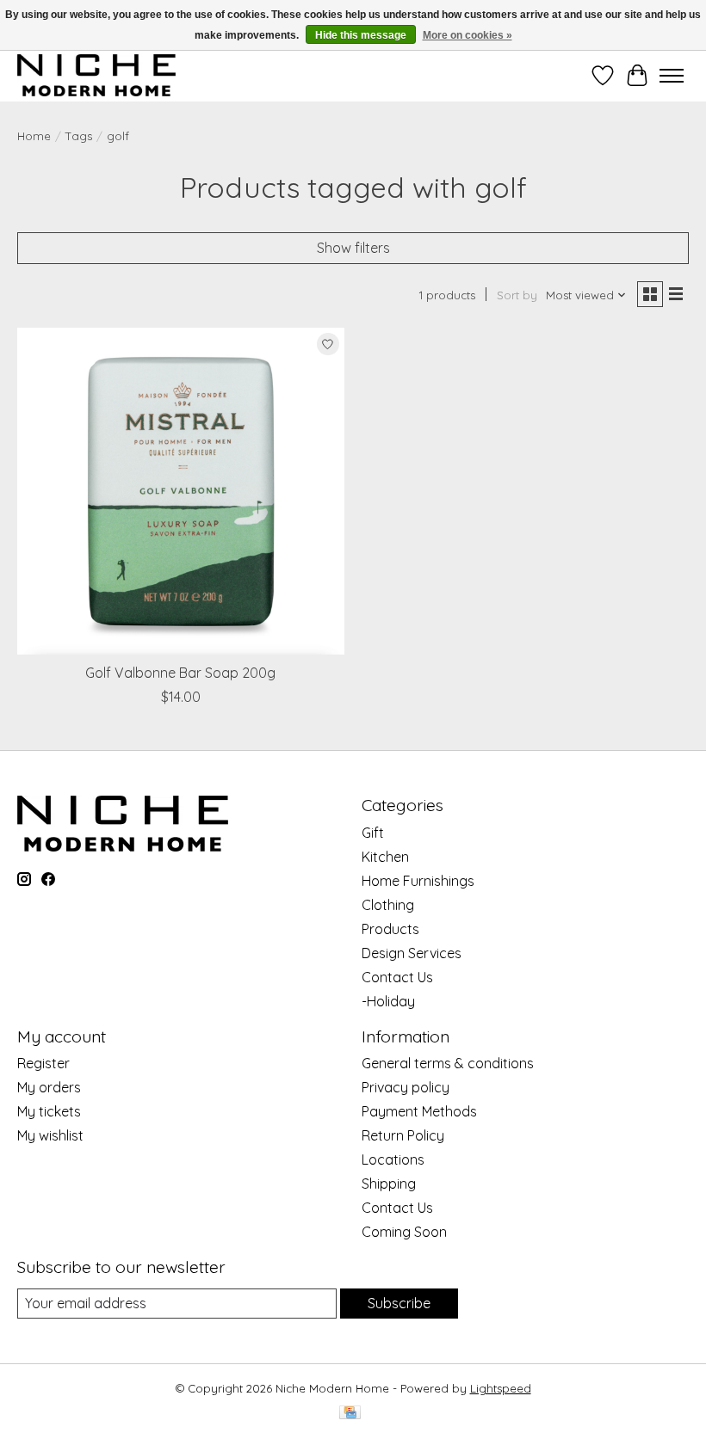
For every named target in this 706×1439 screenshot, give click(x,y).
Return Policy (403, 1135)
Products (390, 929)
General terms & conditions (448, 1063)
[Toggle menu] (671, 75)
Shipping (389, 1183)
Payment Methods (419, 1111)
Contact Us (397, 977)
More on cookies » (467, 35)
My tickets (49, 1111)
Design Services (411, 953)
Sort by (517, 295)
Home (34, 136)
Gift (373, 832)
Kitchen (385, 856)
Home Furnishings (418, 880)
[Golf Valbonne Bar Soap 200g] (180, 491)
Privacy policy (405, 1087)
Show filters (353, 247)
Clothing (388, 904)
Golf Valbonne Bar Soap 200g (180, 672)
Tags (78, 136)
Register (43, 1063)
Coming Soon (404, 1231)
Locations (393, 1159)
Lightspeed (500, 1388)
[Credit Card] (350, 1413)
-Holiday (388, 1001)
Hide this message (360, 35)
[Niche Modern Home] (96, 75)
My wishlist (50, 1135)
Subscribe (399, 1303)
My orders (49, 1087)
